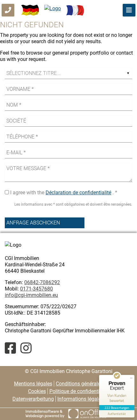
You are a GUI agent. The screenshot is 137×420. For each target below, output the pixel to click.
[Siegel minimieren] (131, 378)
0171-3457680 (36, 289)
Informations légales (80, 399)
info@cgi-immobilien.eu (31, 295)
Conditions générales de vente (89, 384)
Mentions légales (33, 384)
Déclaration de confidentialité (78, 193)
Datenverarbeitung (33, 399)
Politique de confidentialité (79, 391)
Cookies (37, 391)
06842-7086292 (42, 282)
